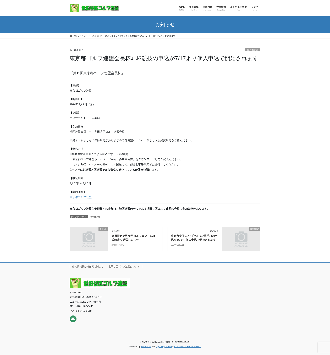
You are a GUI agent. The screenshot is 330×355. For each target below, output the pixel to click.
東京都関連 (252, 50)
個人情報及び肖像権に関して (87, 266)
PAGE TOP (319, 341)
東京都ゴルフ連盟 (81, 197)
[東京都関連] (241, 238)
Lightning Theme (164, 346)
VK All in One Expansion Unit (187, 346)
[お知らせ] (89, 238)
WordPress (146, 346)
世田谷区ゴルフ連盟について (124, 266)
